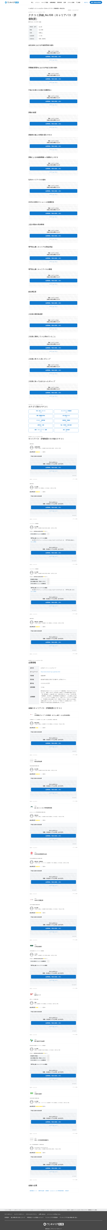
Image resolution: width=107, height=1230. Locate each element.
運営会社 (47, 1228)
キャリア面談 (45, 2)
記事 (65, 2)
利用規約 (7, 1217)
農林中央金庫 (41, 1190)
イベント (37, 2)
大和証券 (67, 1190)
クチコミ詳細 (75, 518)
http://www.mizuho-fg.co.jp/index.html (50, 671)
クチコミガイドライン (31, 1214)
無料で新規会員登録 (96, 2)
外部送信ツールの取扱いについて (35, 1217)
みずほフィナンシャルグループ (23, 1209)
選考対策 (59, 2)
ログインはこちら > (53, 60)
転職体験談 (52, 2)
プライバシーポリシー (56, 1228)
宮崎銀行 (47, 1190)
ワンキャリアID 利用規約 (51, 1217)
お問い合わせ (42, 1214)
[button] (53, 461)
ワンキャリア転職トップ (9, 1209)
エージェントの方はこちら (53, 1214)
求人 (32, 2)
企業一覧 (15, 1209)
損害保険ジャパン (33, 1190)
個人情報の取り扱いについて (18, 1217)
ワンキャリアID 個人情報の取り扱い (68, 1217)
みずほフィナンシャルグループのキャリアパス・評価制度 (59, 1209)
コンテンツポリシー (19, 1214)
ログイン (86, 2)
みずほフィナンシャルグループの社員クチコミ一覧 (39, 1209)
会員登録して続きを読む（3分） (54, 56)
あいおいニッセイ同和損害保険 (57, 1190)
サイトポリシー (8, 1214)
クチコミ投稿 (71, 2)
